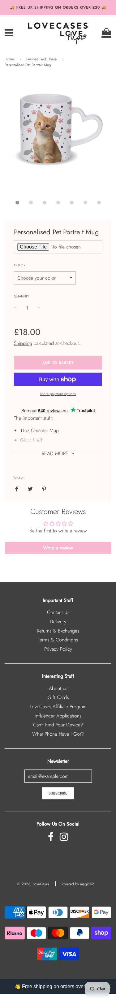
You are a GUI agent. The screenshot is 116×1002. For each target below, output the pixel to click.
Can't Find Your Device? (58, 724)
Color (19, 265)
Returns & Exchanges (58, 630)
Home (9, 59)
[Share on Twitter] (30, 488)
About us (58, 688)
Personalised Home (41, 59)
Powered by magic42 (77, 884)
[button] (17, 202)
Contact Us (58, 612)
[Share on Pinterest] (44, 488)
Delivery (58, 621)
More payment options (58, 394)
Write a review (58, 547)
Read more (56, 453)
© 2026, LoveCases (33, 884)
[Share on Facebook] (18, 488)
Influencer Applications (58, 715)
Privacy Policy (58, 649)
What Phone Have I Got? (58, 733)
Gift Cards (58, 697)
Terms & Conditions (58, 639)
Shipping (23, 343)
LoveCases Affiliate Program (58, 706)
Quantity (21, 296)
